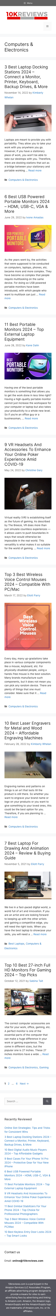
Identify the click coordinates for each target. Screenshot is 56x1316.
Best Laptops (16, 943)
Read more (35, 170)
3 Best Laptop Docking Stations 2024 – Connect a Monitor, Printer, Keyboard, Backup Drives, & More (26, 76)
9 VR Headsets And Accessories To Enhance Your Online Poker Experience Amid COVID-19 (27, 454)
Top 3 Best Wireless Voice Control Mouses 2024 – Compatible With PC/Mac (27, 582)
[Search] (47, 1101)
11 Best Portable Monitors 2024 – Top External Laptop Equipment (24, 332)
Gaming (44, 1067)
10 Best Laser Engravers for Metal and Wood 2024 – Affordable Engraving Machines (27, 730)
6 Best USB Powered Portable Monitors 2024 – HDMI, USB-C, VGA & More (27, 204)
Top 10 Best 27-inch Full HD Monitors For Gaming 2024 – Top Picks (27, 970)
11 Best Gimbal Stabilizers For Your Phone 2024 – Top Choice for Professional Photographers (25, 1210)
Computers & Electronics (23, 179)
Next (24, 1083)
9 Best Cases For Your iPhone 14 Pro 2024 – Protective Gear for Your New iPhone (26, 1162)
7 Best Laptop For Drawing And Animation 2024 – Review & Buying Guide (27, 850)
